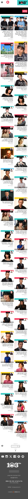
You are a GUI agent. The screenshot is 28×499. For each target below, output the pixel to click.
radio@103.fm (14, 477)
